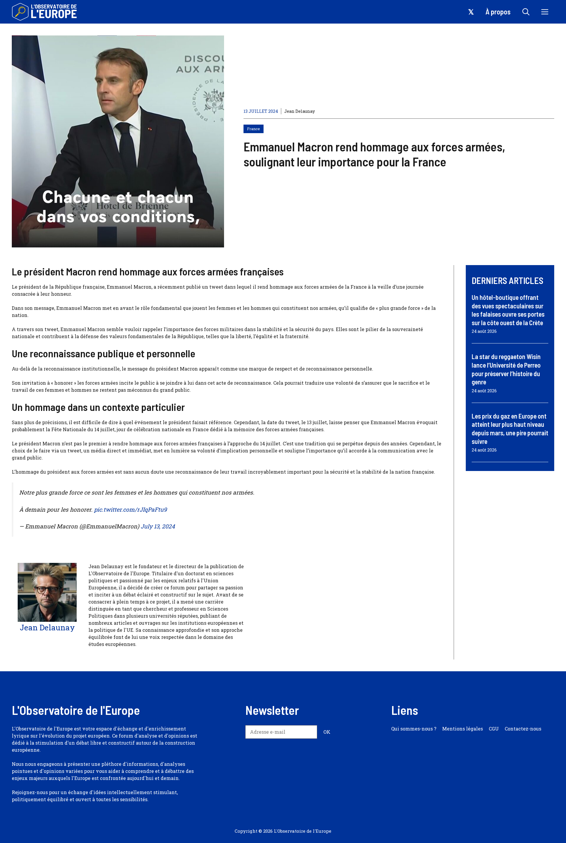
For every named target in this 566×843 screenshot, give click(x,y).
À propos (498, 11)
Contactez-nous (523, 728)
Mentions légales (462, 728)
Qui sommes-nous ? (413, 728)
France (253, 128)
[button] (525, 12)
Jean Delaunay (299, 111)
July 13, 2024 (158, 526)
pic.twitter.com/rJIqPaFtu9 (130, 509)
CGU (494, 728)
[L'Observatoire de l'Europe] (45, 12)
